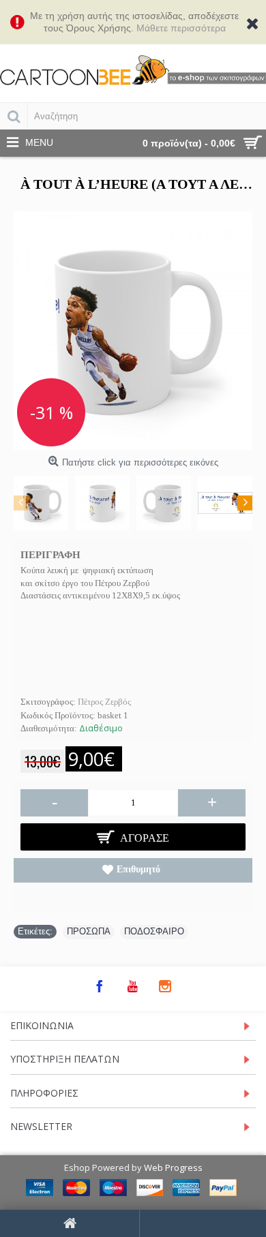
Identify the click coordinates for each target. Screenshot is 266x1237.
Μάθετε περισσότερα (181, 27)
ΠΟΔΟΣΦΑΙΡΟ (154, 931)
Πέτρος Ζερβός (104, 702)
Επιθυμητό (138, 869)
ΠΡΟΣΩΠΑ (88, 931)
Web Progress (173, 1167)
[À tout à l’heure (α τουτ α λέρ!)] (133, 330)
